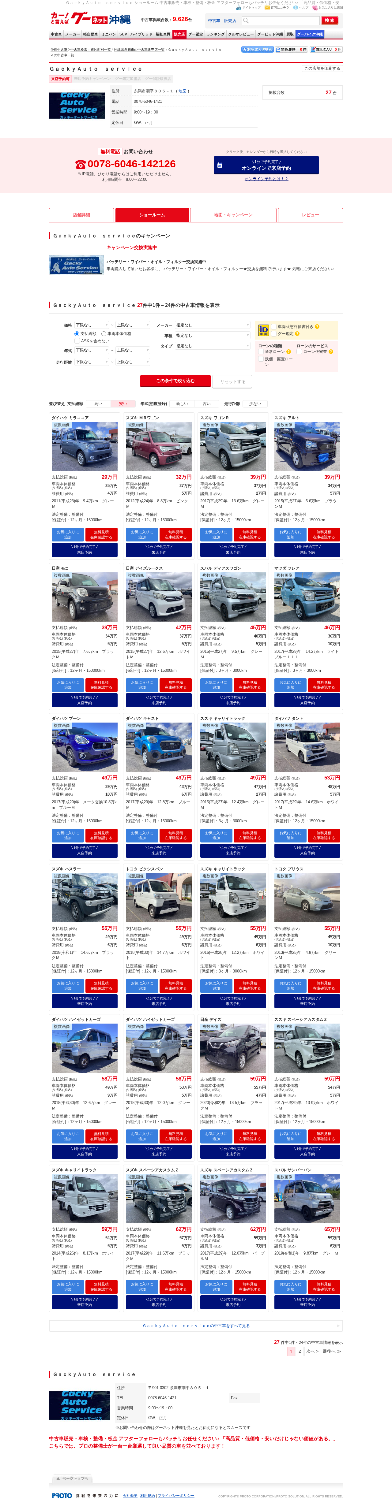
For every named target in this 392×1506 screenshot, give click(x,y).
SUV (123, 34)
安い (123, 403)
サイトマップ (251, 7)
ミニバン (108, 34)
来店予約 (85, 549)
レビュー (310, 214)
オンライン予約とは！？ (266, 179)
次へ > (312, 1351)
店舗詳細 (81, 214)
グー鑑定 (195, 34)
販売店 (230, 20)
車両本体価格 (119, 333)
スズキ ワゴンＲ (214, 417)
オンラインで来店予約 (266, 165)
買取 (290, 34)
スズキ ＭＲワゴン (142, 417)
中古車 (56, 34)
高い (98, 403)
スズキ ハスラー (66, 869)
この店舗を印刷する (322, 68)
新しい (182, 403)
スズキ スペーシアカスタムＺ (300, 1019)
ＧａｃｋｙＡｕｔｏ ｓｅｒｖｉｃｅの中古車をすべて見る (196, 1325)
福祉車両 (163, 34)
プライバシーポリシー (176, 1495)
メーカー (72, 34)
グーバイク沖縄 (310, 34)
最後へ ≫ (332, 1351)
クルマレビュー (241, 34)
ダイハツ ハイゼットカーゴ (76, 1019)
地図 (183, 91)
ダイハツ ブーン (66, 718)
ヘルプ (303, 7)
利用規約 (147, 1495)
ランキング (215, 34)
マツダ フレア (287, 568)
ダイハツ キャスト (142, 718)
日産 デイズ (210, 1019)
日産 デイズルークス (144, 568)
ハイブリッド (141, 34)
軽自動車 (90, 34)
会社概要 (130, 1495)
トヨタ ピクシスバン (144, 869)
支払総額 (88, 333)
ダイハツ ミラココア (70, 417)
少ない (255, 403)
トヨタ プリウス (288, 869)
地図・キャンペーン (233, 214)
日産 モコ (60, 568)
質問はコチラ (280, 7)
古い (207, 403)
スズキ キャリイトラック (222, 718)
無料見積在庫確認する (101, 534)
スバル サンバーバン (292, 1170)
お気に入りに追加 (330, 7)
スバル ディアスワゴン (220, 568)
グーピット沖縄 (270, 34)
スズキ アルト (287, 417)
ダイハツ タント (288, 718)
